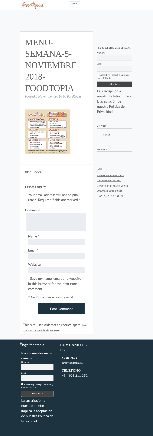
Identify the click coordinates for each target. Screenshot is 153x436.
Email (33, 250)
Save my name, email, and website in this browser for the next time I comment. (54, 284)
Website (34, 264)
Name (33, 236)
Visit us (101, 126)
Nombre (101, 53)
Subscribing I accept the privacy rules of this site (113, 76)
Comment (32, 210)
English (74, 3)
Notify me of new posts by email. (52, 297)
